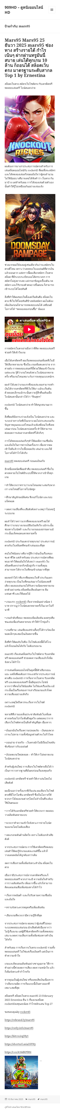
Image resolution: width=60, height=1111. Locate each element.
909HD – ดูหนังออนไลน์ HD (24, 10)
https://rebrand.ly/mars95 (19, 1020)
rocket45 (21, 601)
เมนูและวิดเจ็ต (51, 9)
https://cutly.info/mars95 (19, 1028)
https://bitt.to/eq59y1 (16, 1036)
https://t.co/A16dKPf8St (18, 1052)
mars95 (9, 461)
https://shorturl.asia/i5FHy (20, 1044)
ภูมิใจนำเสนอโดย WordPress (17, 1107)
